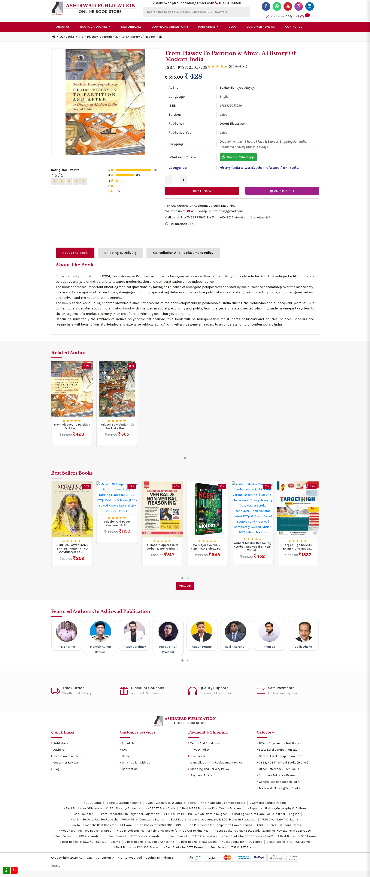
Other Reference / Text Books (276, 168)
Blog (232, 26)
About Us (63, 26)
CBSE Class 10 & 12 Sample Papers (171, 803)
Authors (59, 750)
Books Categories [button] (94, 26)
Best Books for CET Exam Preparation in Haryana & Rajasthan (115, 814)
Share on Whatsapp (239, 157)
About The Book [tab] (75, 253)
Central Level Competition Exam (281, 756)
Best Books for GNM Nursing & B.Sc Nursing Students (102, 808)
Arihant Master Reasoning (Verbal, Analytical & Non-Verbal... (252, 546)
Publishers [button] (207, 26)
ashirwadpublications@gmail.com (185, 3)
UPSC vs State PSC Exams (281, 819)
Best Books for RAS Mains (198, 842)
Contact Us (293, 26)
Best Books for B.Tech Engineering (150, 842)
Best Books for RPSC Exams (242, 842)
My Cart (298, 16)
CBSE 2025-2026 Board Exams (279, 825)
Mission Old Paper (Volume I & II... (117, 523)
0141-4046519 (230, 3)
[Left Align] (54, 181)
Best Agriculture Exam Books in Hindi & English (266, 814)
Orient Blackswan (233, 123)
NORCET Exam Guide (161, 808)
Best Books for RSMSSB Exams (137, 847)
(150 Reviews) (238, 66)
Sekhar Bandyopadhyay (237, 87)
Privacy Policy (200, 750)
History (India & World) (237, 168)
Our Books (67, 37)
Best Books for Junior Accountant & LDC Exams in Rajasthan (213, 819)
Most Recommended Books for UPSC (86, 830)
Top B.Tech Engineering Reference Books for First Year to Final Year (164, 830)
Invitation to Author (67, 756)
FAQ (124, 750)
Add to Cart (283, 191)
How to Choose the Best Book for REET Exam (101, 825)
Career (126, 756)
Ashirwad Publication (95, 857)
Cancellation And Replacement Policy (216, 762)
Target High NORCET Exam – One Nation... (298, 546)
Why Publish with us (136, 762)
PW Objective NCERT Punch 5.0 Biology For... (207, 546)
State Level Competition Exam (279, 750)
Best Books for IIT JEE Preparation (193, 836)
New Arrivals (131, 26)
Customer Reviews (260, 26)
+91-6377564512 (196, 217)
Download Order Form (170, 26)
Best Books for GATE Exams (184, 847)
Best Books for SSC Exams (297, 836)
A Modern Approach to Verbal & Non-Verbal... (162, 546)
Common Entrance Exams (277, 775)
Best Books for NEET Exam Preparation (135, 836)
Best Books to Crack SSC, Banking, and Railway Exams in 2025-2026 (263, 830)
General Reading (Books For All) (280, 782)
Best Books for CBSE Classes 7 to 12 (248, 836)
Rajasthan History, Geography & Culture (277, 808)
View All (185, 586)
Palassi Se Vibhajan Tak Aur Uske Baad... (117, 426)
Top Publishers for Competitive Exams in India (220, 825)
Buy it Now (202, 191)
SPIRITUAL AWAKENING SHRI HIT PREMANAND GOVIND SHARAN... (72, 548)
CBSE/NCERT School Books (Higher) (283, 762)
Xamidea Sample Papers (268, 803)
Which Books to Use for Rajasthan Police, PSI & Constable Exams (118, 819)
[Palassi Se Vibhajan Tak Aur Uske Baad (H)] (117, 388)
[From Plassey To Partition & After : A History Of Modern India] (72, 388)
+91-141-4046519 (221, 217)
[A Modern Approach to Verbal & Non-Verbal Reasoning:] (162, 509)
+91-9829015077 (181, 224)
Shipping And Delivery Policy (209, 769)
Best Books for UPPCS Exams (289, 842)
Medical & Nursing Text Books (279, 788)
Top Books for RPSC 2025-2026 (160, 825)
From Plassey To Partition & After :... (72, 426)
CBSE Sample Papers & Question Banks (113, 803)
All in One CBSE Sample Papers (223, 803)
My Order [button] (277, 16)
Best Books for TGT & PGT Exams (233, 847)
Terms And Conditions (205, 743)
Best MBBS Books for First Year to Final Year (212, 808)
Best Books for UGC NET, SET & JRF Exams (90, 842)
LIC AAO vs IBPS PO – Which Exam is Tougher (196, 814)
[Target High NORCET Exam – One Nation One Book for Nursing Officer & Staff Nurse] (298, 509)
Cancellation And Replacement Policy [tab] (183, 253)
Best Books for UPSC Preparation (78, 836)
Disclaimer (197, 756)
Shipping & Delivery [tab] (120, 253)
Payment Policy (201, 775)
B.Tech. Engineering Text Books (280, 743)
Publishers (61, 743)
